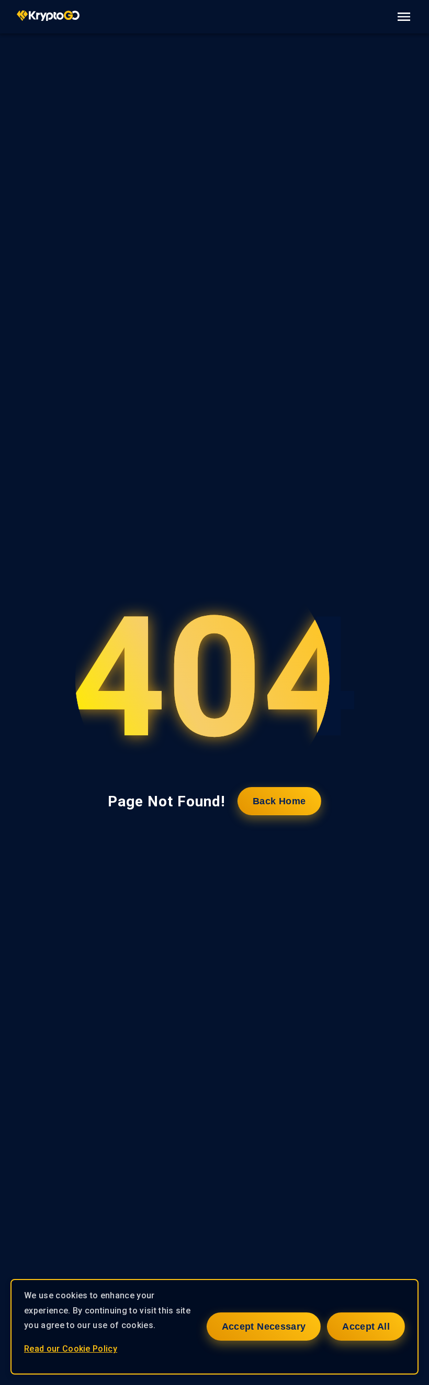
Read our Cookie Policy (70, 1349)
